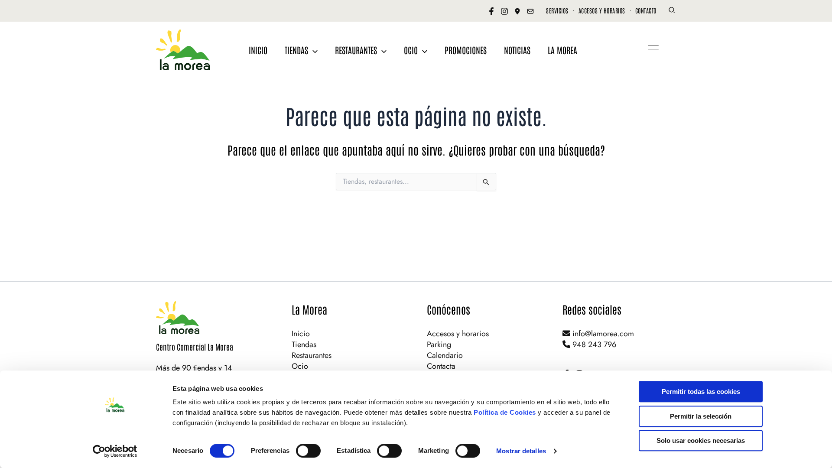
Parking (439, 344)
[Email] (530, 11)
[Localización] (517, 11)
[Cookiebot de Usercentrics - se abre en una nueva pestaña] (115, 451)
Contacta (441, 366)
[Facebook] (491, 11)
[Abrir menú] (653, 50)
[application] (313, 49)
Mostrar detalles (521, 451)
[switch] (308, 451)
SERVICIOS (557, 10)
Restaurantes (312, 355)
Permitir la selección (700, 416)
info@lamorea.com (602, 333)
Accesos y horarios (458, 333)
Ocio (300, 366)
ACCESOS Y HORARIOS (601, 10)
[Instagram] (504, 11)
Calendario (445, 355)
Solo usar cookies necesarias (700, 440)
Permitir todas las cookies (701, 391)
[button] (672, 11)
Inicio (301, 333)
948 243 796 (593, 344)
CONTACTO (645, 10)
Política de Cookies (505, 412)
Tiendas (304, 344)
